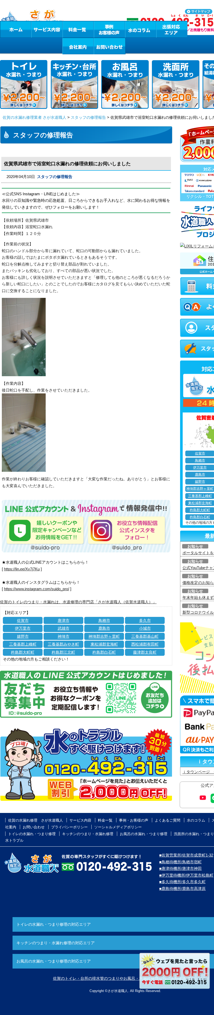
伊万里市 (23, 628)
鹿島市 (104, 628)
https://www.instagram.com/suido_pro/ (36, 589)
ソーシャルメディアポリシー (118, 827)
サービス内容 (46, 29)
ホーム (15, 29)
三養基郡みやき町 (63, 644)
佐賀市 (23, 620)
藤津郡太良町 (145, 652)
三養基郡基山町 (145, 636)
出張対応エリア (171, 29)
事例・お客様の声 (109, 29)
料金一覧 (78, 29)
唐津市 (63, 620)
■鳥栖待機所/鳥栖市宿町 (180, 862)
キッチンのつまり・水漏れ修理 (87, 834)
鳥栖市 (104, 620)
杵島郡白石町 (104, 652)
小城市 (145, 628)
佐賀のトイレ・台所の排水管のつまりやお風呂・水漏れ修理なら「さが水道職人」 (125, 978)
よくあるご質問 (167, 820)
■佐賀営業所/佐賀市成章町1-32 (186, 855)
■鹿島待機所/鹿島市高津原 (182, 888)
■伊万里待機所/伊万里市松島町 (186, 875)
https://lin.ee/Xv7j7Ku (22, 569)
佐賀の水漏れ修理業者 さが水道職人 (34, 117)
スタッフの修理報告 (88, 117)
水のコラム (140, 29)
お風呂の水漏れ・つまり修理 (143, 834)
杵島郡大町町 (22, 652)
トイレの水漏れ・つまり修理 (32, 834)
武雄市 (63, 628)
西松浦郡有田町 (145, 644)
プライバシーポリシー (69, 827)
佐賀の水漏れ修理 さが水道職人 (35, 820)
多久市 (145, 620)
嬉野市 (23, 636)
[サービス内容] (37, 29)
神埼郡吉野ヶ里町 (104, 636)
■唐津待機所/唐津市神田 (180, 868)
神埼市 (63, 636)
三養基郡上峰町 (23, 644)
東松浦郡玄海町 (104, 644)
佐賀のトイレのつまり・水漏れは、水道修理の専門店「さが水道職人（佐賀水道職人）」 (78, 602)
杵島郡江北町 (63, 652)
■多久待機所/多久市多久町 (182, 882)
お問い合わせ (110, 46)
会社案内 (78, 46)
